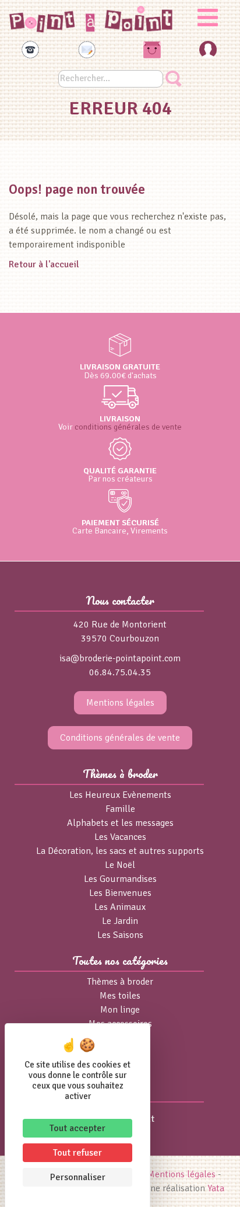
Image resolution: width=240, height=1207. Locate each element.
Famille (120, 809)
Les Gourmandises (120, 879)
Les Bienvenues (120, 893)
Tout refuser (77, 1153)
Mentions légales (120, 703)
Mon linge (120, 1010)
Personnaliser (77, 1177)
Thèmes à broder (120, 982)
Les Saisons (120, 935)
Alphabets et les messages (120, 823)
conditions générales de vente (128, 426)
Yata (215, 1188)
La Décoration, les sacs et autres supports (120, 851)
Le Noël (120, 865)
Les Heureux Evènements (120, 795)
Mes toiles (120, 996)
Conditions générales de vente (120, 738)
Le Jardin (120, 921)
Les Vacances (120, 837)
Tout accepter (77, 1128)
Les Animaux (120, 907)
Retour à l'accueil (44, 264)
